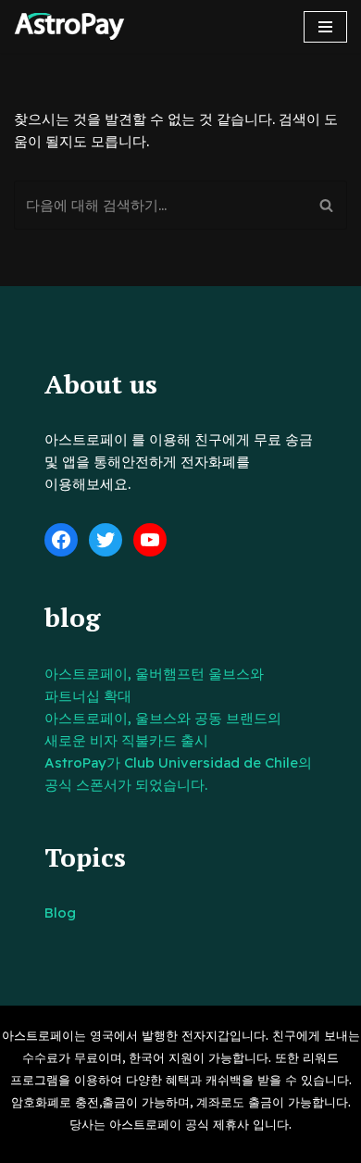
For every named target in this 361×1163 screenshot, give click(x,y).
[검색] (326, 205)
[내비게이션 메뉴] (325, 27)
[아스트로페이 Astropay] (69, 26)
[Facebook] (61, 539)
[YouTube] (150, 539)
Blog (60, 912)
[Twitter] (105, 539)
